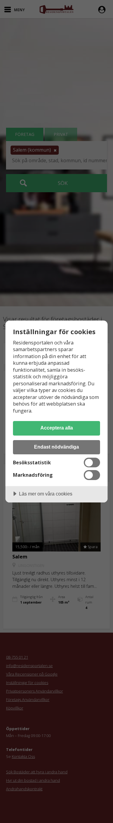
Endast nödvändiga (56, 446)
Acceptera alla (56, 427)
